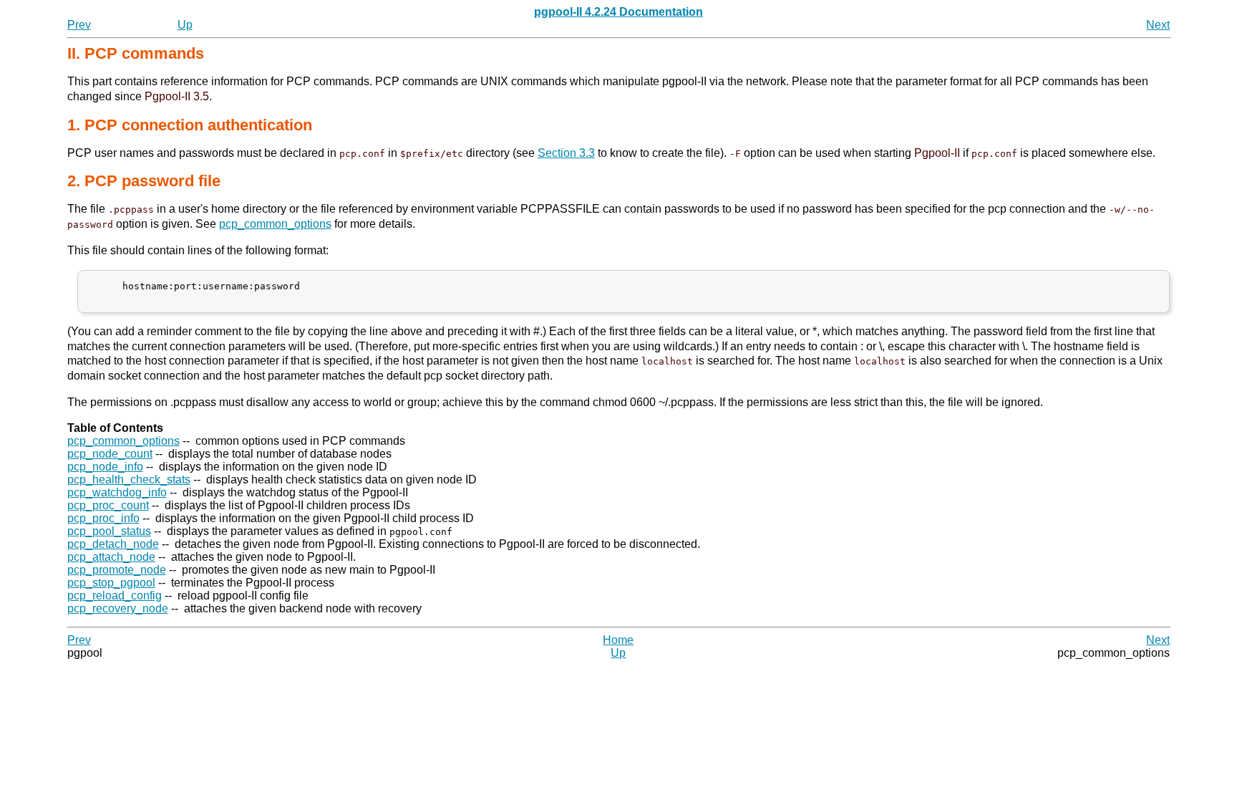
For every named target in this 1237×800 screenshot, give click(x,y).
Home (618, 640)
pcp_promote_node (116, 570)
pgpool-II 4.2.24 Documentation (618, 12)
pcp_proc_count (108, 505)
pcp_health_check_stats (128, 479)
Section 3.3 (566, 153)
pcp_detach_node (113, 544)
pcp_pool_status (109, 531)
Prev (79, 25)
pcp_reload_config (114, 595)
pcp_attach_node (111, 557)
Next (1158, 25)
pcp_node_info (105, 467)
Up (185, 25)
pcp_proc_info (103, 518)
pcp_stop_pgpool (111, 583)
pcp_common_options (275, 224)
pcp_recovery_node (117, 608)
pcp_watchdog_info (117, 492)
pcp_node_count (109, 454)
